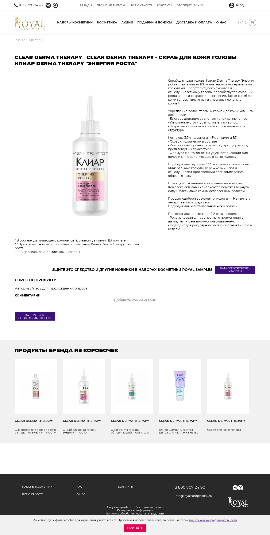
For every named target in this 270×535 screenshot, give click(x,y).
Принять (135, 528)
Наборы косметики (75, 22)
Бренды (86, 5)
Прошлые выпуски (111, 5)
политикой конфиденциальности (213, 520)
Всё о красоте (141, 5)
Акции (127, 22)
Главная (20, 39)
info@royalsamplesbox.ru (192, 496)
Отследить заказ (190, 5)
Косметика (107, 22)
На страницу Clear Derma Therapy (34, 316)
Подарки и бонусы (154, 22)
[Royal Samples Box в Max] (240, 487)
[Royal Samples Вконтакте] (48, 5)
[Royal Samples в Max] (55, 5)
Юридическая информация (135, 510)
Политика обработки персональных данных (135, 513)
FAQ (79, 486)
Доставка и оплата (194, 22)
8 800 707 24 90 (31, 5)
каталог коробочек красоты (235, 270)
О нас (221, 22)
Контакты (164, 5)
